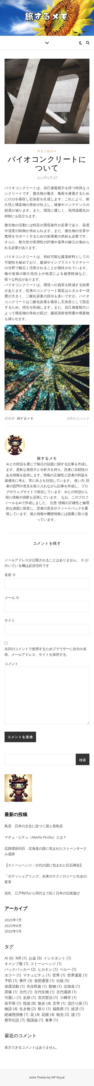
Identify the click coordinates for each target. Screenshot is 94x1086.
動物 (55, 986)
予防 (11, 980)
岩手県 (13, 1003)
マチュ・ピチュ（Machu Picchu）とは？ (35, 837)
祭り (44, 1008)
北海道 (72, 986)
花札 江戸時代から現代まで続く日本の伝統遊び (42, 893)
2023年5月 (13, 931)
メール (12, 597)
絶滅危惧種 (16, 1014)
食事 (51, 1020)
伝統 (62, 980)
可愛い (13, 997)
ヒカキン (48, 969)
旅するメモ (25, 418)
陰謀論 (35, 1020)
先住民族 (37, 986)
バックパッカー (20, 969)
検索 (82, 760)
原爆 (11, 991)
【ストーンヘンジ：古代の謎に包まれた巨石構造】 (44, 865)
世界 (58, 975)
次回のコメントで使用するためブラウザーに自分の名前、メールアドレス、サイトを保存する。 (46, 651)
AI (9, 958)
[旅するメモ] (47, 17)
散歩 (44, 1003)
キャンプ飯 (16, 963)
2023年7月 (13, 920)
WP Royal (57, 1077)
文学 (59, 1003)
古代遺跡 (66, 991)
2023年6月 (13, 925)
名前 (10, 574)
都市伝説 (15, 1020)
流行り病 (78, 1003)
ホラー (13, 975)
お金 (35, 958)
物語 (11, 1008)
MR (21, 958)
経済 (77, 1008)
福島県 (61, 1008)
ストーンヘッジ (45, 963)
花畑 (48, 1014)
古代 (25, 991)
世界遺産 (77, 975)
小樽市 (68, 997)
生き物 (27, 1008)
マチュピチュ (36, 975)
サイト (10, 620)
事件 (25, 980)
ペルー (68, 969)
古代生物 (44, 991)
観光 (62, 1014)
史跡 (29, 997)
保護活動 (15, 986)
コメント (11, 663)
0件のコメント (78, 418)
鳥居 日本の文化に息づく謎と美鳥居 (35, 826)
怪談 (29, 1003)
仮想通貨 (44, 980)
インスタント (57, 958)
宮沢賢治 (48, 997)
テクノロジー (47, 151)
